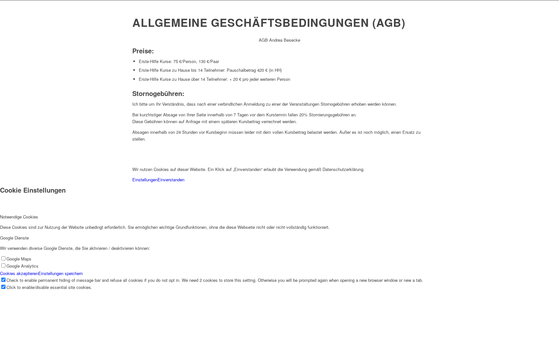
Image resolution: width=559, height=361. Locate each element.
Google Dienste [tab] (14, 238)
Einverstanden (171, 179)
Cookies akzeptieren (19, 273)
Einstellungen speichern (60, 273)
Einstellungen (145, 179)
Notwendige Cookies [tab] (19, 217)
